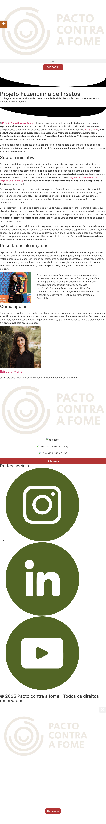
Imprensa (53, 796)
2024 (95, 129)
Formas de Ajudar (53, 790)
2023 (87, 129)
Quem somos (53, 764)
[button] (53, 61)
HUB (53, 783)
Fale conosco (53, 802)
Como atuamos (53, 771)
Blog (53, 777)
